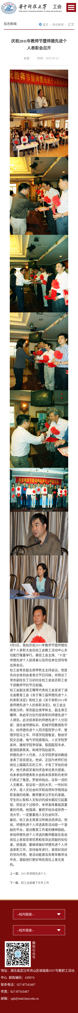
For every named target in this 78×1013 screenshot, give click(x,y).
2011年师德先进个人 (33, 873)
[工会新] (31, 4)
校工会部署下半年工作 (35, 882)
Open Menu (71, 7)
